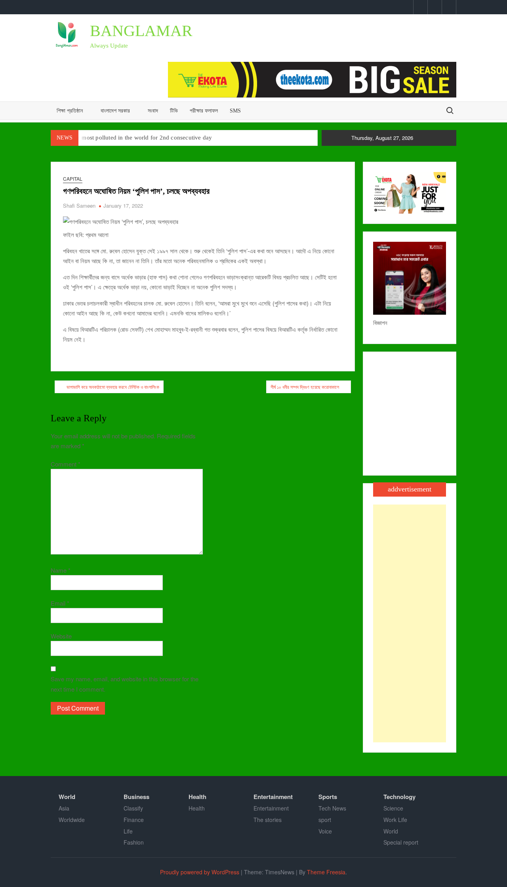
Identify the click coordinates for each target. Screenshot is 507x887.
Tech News (332, 808)
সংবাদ (153, 111)
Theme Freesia (326, 872)
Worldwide (72, 820)
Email (60, 603)
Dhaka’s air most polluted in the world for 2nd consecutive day (131, 137)
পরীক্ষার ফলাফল (204, 111)
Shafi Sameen (79, 205)
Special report (400, 842)
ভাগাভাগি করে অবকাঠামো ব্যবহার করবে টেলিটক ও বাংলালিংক (113, 386)
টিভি (174, 111)
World (67, 796)
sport (324, 820)
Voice (325, 831)
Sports (327, 796)
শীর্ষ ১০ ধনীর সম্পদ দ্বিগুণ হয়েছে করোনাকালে (305, 386)
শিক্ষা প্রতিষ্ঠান (70, 111)
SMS (235, 111)
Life (128, 831)
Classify (133, 808)
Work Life (395, 820)
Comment (65, 464)
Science (393, 808)
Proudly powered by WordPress (199, 872)
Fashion (134, 842)
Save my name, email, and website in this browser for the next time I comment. (124, 684)
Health (197, 796)
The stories (268, 820)
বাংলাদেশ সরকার (115, 111)
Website (61, 636)
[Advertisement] (409, 623)
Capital (72, 178)
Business (136, 796)
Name (61, 570)
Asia (64, 808)
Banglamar (141, 31)
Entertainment (273, 796)
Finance (134, 820)
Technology (399, 796)
